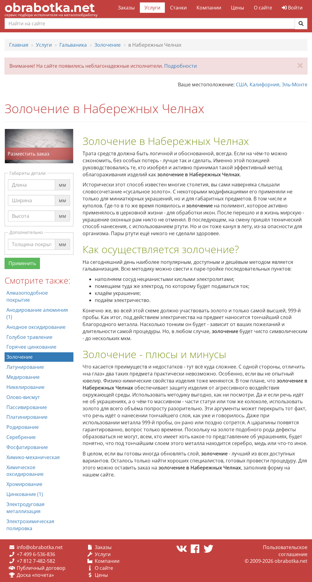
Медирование (23, 377)
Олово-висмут (23, 397)
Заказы (126, 7)
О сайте (263, 7)
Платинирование (27, 417)
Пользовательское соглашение (285, 551)
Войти (295, 7)
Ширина (22, 194)
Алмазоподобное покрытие (27, 296)
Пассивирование (26, 407)
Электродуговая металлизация (25, 508)
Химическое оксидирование (25, 471)
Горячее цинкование (31, 346)
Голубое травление (29, 337)
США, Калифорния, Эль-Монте (271, 84)
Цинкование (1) (24, 494)
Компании (209, 7)
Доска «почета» (35, 575)
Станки (178, 7)
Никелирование (25, 387)
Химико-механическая (33, 457)
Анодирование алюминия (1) (37, 313)
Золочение (19, 357)
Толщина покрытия (35, 238)
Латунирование (25, 367)
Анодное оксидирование (36, 327)
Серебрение (21, 437)
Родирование (22, 427)
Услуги (152, 7)
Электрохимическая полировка (30, 525)
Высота (20, 210)
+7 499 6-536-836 (36, 554)
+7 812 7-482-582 (36, 561)
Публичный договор (41, 568)
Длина (19, 179)
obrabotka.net (50, 7)
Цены (237, 7)
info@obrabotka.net (40, 547)
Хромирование (24, 484)
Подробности (180, 66)
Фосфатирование (27, 447)
